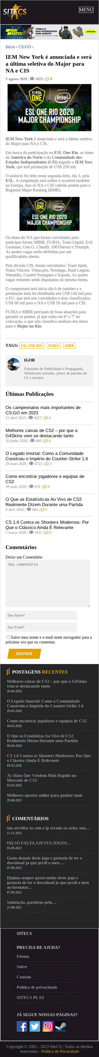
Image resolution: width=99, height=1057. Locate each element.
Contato (24, 977)
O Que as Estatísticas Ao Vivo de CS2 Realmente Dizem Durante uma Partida (44, 502)
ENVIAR (24, 653)
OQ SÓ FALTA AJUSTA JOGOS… (39, 843)
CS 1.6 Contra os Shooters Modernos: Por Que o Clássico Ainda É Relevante (47, 525)
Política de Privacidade (60, 1051)
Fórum (23, 956)
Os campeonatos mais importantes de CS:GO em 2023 (43, 410)
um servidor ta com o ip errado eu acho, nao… (48, 828)
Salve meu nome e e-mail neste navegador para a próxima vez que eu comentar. (49, 639)
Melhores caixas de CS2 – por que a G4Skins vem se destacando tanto (41, 433)
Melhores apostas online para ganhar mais (44, 795)
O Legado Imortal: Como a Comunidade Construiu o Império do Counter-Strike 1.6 (47, 456)
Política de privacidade (37, 987)
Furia (53, 346)
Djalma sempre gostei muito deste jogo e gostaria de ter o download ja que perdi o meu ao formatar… (48, 883)
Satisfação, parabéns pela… (31, 902)
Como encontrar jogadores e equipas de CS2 (45, 479)
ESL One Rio (32, 346)
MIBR (69, 346)
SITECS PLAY (31, 997)
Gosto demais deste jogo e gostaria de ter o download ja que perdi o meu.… (44, 860)
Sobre (22, 966)
